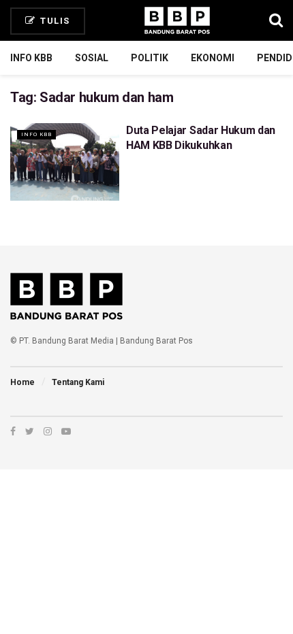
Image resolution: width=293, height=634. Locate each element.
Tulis (53, 21)
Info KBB (31, 57)
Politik (149, 57)
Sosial (91, 57)
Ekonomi (212, 57)
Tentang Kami (78, 382)
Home (22, 382)
